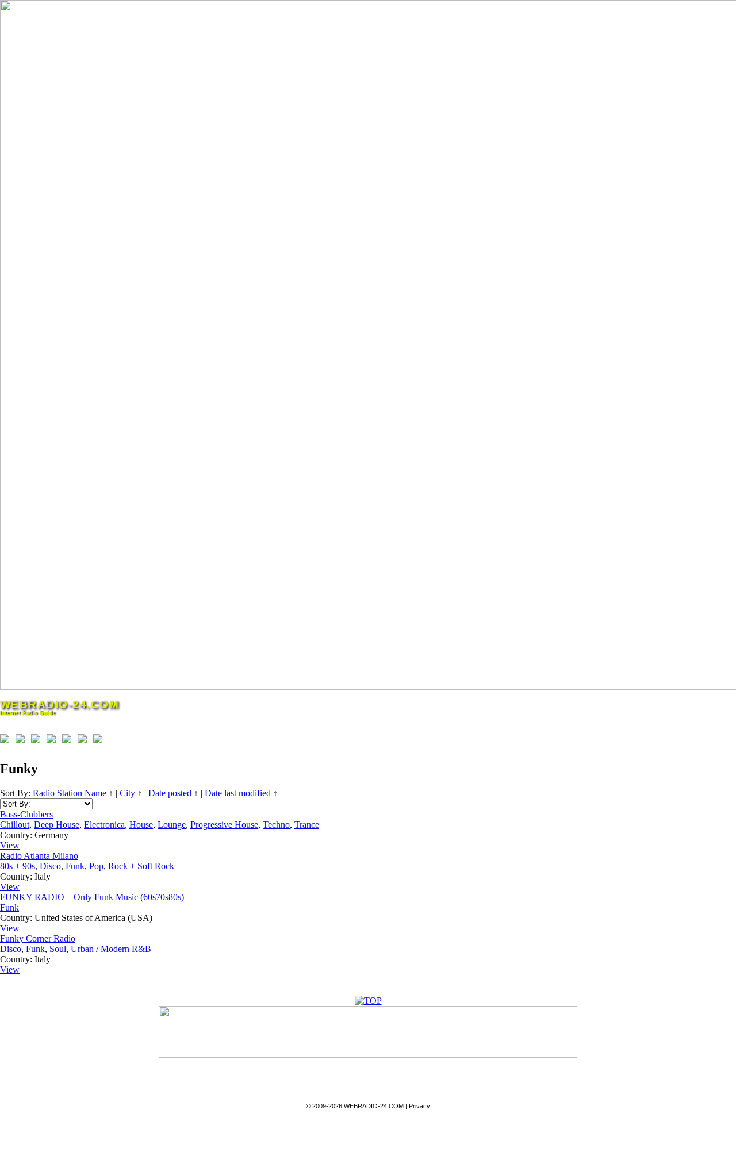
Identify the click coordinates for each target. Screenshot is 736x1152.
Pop (96, 866)
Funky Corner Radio (37, 938)
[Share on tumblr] (84, 741)
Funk (75, 866)
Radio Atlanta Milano (39, 856)
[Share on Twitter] (22, 741)
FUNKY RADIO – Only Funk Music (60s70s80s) (92, 897)
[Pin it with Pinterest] (53, 741)
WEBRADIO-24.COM (59, 704)
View (10, 845)
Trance (306, 825)
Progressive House (224, 825)
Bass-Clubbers (26, 814)
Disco (50, 866)
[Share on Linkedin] (69, 741)
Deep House (56, 825)
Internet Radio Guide (28, 713)
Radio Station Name (69, 793)
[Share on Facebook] (7, 741)
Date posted (169, 793)
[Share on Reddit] (38, 741)
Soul (57, 949)
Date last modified (238, 793)
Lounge (172, 825)
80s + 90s (17, 866)
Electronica (104, 825)
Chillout (14, 825)
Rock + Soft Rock (141, 866)
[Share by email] (100, 741)
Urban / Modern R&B (111, 949)
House (141, 825)
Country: (16, 835)
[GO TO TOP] (368, 1000)
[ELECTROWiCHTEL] (368, 1054)
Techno (276, 825)
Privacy (419, 1106)
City (127, 793)
